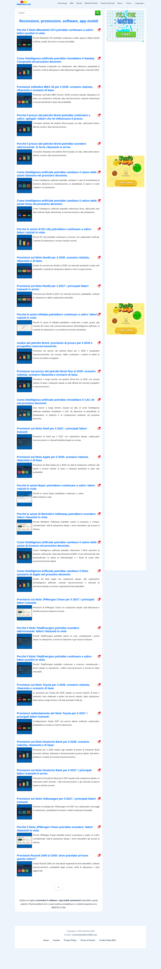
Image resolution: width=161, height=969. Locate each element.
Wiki (72, 3)
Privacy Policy (70, 940)
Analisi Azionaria (107, 3)
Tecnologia (62, 3)
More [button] (120, 3)
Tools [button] (128, 3)
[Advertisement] (125, 59)
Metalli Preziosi (91, 3)
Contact (56, 940)
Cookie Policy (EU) (107, 940)
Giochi (79, 3)
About (46, 940)
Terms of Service (87, 940)
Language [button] (139, 3)
